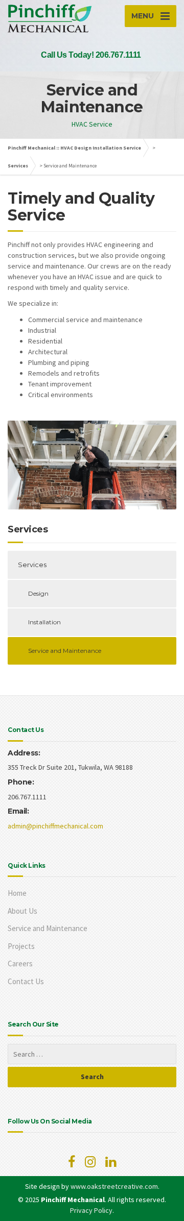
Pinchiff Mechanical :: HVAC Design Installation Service (74, 147)
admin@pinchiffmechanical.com (55, 826)
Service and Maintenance (64, 650)
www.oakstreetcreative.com (114, 1186)
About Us (22, 911)
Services (18, 165)
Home (17, 893)
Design (38, 593)
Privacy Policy (91, 1210)
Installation (44, 622)
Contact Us (26, 981)
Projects (21, 946)
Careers (20, 963)
